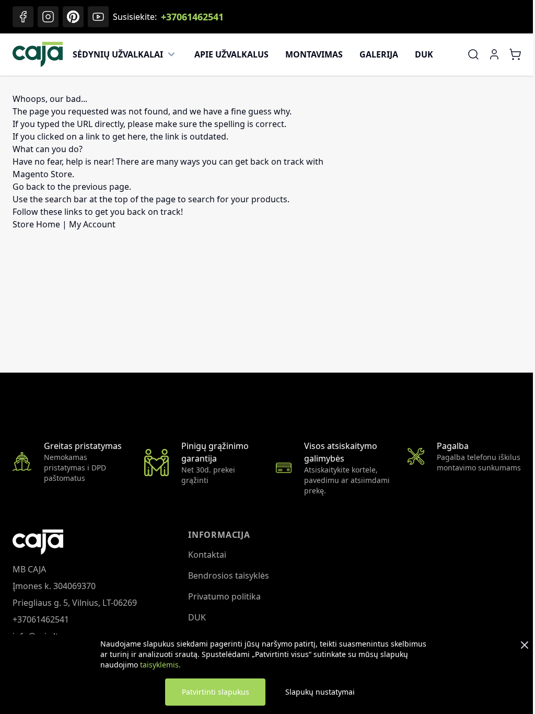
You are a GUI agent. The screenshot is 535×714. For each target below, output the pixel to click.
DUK (424, 54)
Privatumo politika (224, 596)
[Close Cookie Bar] (524, 645)
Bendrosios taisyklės (228, 575)
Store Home (36, 224)
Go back (29, 186)
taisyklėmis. (160, 665)
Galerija (378, 54)
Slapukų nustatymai (320, 692)
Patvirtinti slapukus (215, 692)
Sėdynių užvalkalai (118, 54)
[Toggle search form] (473, 54)
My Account (92, 224)
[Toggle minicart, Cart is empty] (515, 54)
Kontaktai (207, 554)
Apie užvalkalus (231, 54)
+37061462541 (192, 16)
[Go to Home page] (38, 54)
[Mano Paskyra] (494, 54)
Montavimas (314, 54)
